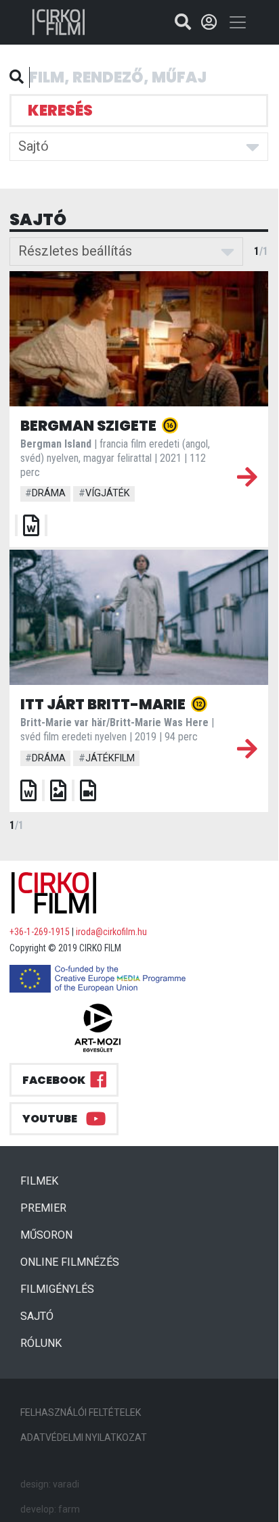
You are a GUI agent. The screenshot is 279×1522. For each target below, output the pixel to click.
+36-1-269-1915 (39, 931)
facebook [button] (53, 1080)
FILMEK (44, 1180)
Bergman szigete (89, 425)
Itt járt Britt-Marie (104, 704)
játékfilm (107, 758)
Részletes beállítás (75, 251)
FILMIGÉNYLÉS (57, 1289)
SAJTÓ (36, 1316)
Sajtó (33, 146)
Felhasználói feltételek (80, 1412)
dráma (45, 493)
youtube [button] (49, 1118)
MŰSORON (46, 1235)
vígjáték (104, 493)
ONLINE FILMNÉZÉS (69, 1262)
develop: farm (50, 1509)
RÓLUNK (41, 1343)
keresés (60, 110)
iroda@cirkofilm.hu (111, 931)
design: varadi (49, 1484)
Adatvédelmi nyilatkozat (83, 1437)
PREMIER (48, 1207)
